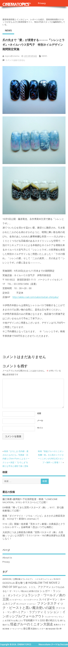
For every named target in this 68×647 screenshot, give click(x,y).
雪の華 (59, 628)
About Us (7, 557)
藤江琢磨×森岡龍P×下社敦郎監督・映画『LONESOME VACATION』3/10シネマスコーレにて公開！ (29, 501)
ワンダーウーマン (51, 617)
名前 (39, 413)
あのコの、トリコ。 (27, 587)
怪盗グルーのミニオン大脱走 (31, 624)
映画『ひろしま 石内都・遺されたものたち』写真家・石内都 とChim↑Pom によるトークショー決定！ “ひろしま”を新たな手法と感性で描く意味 (15, 459)
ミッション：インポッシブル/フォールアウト (34, 614)
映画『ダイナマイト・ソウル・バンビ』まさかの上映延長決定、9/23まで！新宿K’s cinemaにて (33, 517)
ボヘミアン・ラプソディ (27, 612)
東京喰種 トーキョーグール (12, 629)
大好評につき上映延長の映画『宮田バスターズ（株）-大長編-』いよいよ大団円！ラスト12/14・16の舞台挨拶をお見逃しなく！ (33, 535)
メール (40, 420)
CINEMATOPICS (15, 4)
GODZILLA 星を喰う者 (15, 582)
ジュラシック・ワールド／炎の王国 (33, 597)
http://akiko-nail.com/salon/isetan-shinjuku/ (36, 297)
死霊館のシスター (38, 628)
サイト (40, 427)
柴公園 (26, 628)
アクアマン (44, 587)
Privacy (42, 3)
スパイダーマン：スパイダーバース (23, 599)
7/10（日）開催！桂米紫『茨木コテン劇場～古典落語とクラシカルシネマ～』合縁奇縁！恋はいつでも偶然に (33, 525)
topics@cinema (12, 56)
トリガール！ (31, 604)
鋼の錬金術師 (51, 629)
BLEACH (57, 579)
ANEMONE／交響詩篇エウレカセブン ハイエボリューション (27, 579)
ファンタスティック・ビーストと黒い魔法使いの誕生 (32, 605)
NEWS (8, 30)
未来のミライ (60, 624)
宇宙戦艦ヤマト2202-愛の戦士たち (41, 620)
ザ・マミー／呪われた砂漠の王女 (24, 591)
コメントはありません (15, 60)
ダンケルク (21, 603)
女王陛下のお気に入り (14, 620)
